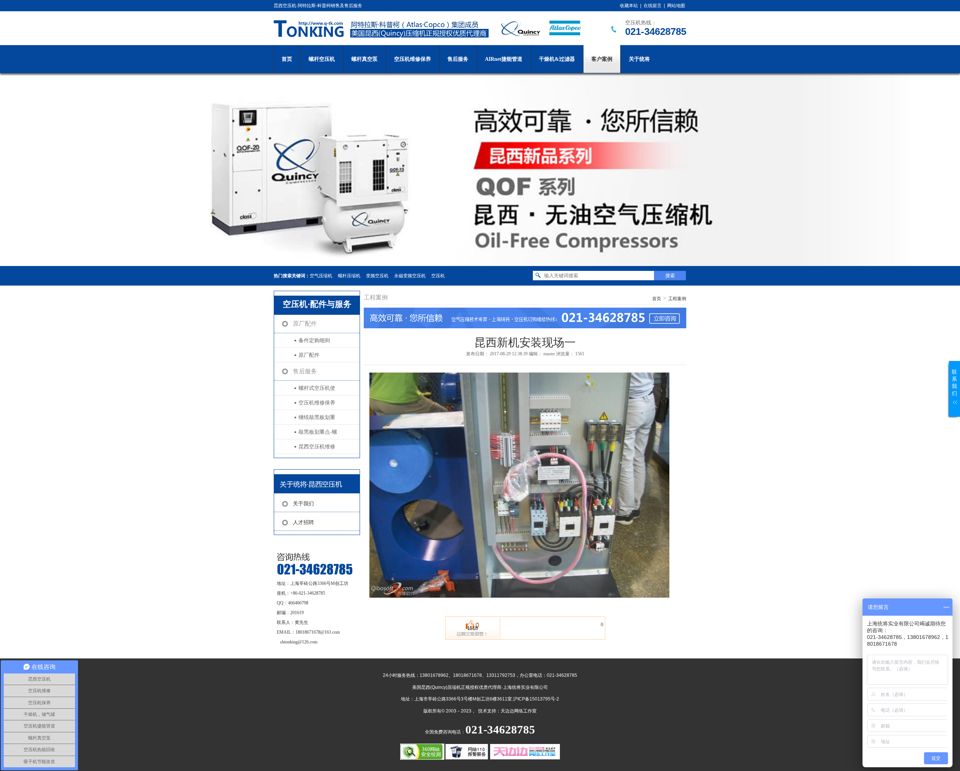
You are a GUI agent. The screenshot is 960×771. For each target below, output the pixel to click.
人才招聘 (303, 522)
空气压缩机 (321, 275)
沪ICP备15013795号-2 (536, 699)
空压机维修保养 (412, 59)
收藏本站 (629, 5)
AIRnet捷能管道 (503, 59)
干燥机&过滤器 (557, 59)
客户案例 (601, 59)
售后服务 (457, 59)
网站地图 (676, 5)
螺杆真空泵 (364, 59)
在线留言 (653, 5)
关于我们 (303, 503)
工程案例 (677, 298)
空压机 (438, 275)
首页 (287, 59)
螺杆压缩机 (349, 275)
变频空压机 (377, 275)
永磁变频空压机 (410, 275)
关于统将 (639, 59)
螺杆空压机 (322, 59)
